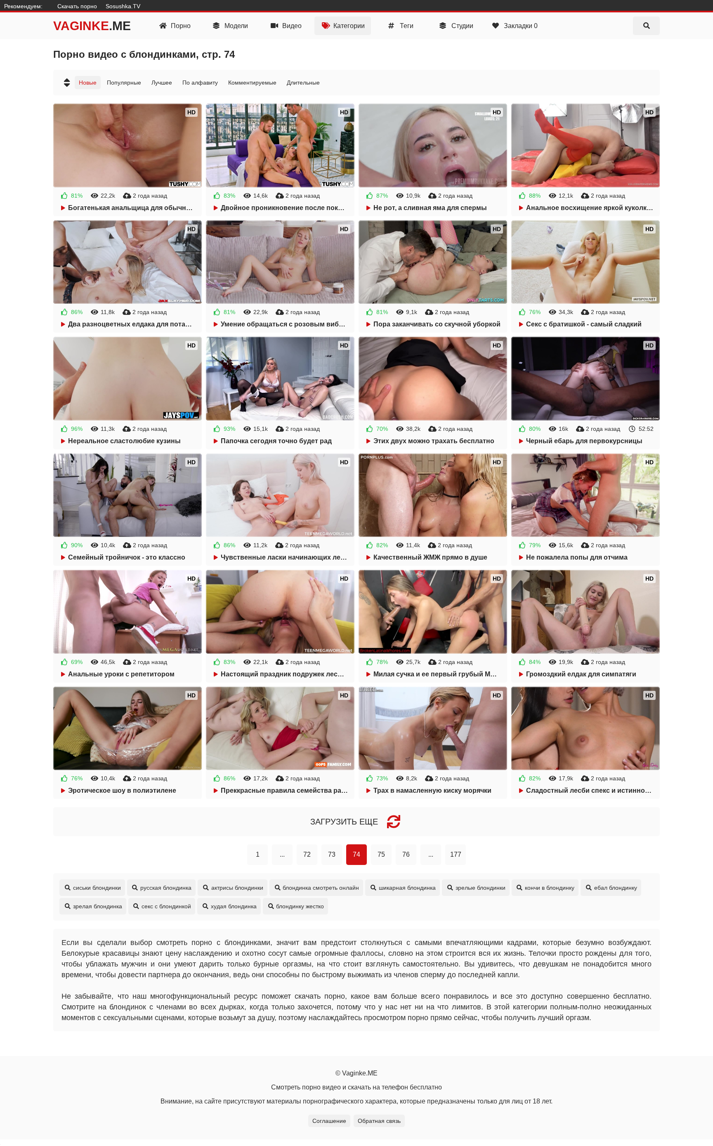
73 (331, 854)
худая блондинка (234, 906)
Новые (88, 82)
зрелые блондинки (480, 887)
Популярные (124, 82)
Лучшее (161, 82)
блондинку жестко (300, 906)
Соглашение (329, 1121)
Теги (405, 25)
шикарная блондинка (407, 887)
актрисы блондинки (237, 887)
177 (455, 854)
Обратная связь (379, 1121)
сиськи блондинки (97, 887)
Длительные (303, 82)
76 (406, 854)
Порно (180, 25)
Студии (461, 25)
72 (307, 854)
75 (381, 854)
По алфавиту (200, 82)
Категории (348, 25)
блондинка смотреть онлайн (321, 887)
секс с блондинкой (166, 906)
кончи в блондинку (549, 887)
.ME (92, 26)
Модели (235, 25)
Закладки (520, 25)
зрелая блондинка (97, 906)
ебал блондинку (615, 887)
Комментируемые (252, 82)
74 (356, 854)
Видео (291, 25)
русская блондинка (165, 887)
